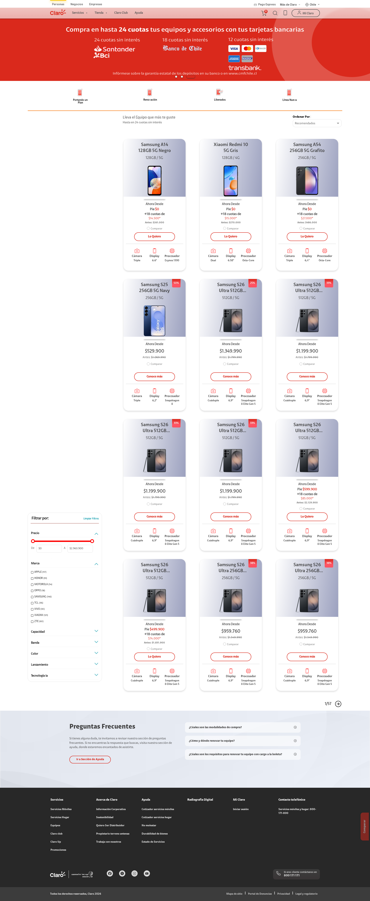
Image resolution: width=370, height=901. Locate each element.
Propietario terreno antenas (112, 834)
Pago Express (267, 4)
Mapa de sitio (234, 894)
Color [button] (34, 653)
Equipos (55, 825)
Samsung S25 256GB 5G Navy (154, 288)
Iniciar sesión (241, 809)
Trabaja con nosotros (108, 842)
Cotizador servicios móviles (158, 809)
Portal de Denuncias (260, 894)
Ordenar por (301, 116)
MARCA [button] (35, 563)
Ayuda (139, 12)
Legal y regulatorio (306, 894)
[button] (263, 13)
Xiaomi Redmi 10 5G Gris (231, 148)
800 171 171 (292, 875)
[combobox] (317, 123)
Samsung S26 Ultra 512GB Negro (231, 288)
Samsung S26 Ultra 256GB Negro (231, 568)
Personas (58, 4)
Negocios (77, 4)
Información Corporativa (111, 809)
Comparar (156, 229)
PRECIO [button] (35, 533)
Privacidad (283, 894)
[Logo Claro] (58, 12)
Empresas (95, 4)
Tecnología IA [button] (39, 675)
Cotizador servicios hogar (157, 817)
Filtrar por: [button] (40, 518)
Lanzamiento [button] (39, 664)
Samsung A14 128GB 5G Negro (154, 148)
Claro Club (121, 12)
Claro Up (55, 842)
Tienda (99, 12)
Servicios (78, 12)
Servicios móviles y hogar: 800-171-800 (297, 811)
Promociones (58, 850)
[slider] (33, 541)
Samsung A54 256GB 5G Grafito (307, 148)
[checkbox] (64, 572)
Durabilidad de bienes (155, 834)
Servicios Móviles (60, 809)
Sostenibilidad (104, 817)
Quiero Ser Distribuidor (110, 825)
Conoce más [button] (154, 376)
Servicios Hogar (59, 817)
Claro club (56, 834)
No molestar (149, 825)
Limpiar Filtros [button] (91, 518)
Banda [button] (35, 642)
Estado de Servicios (153, 842)
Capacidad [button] (38, 631)
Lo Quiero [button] (154, 236)
